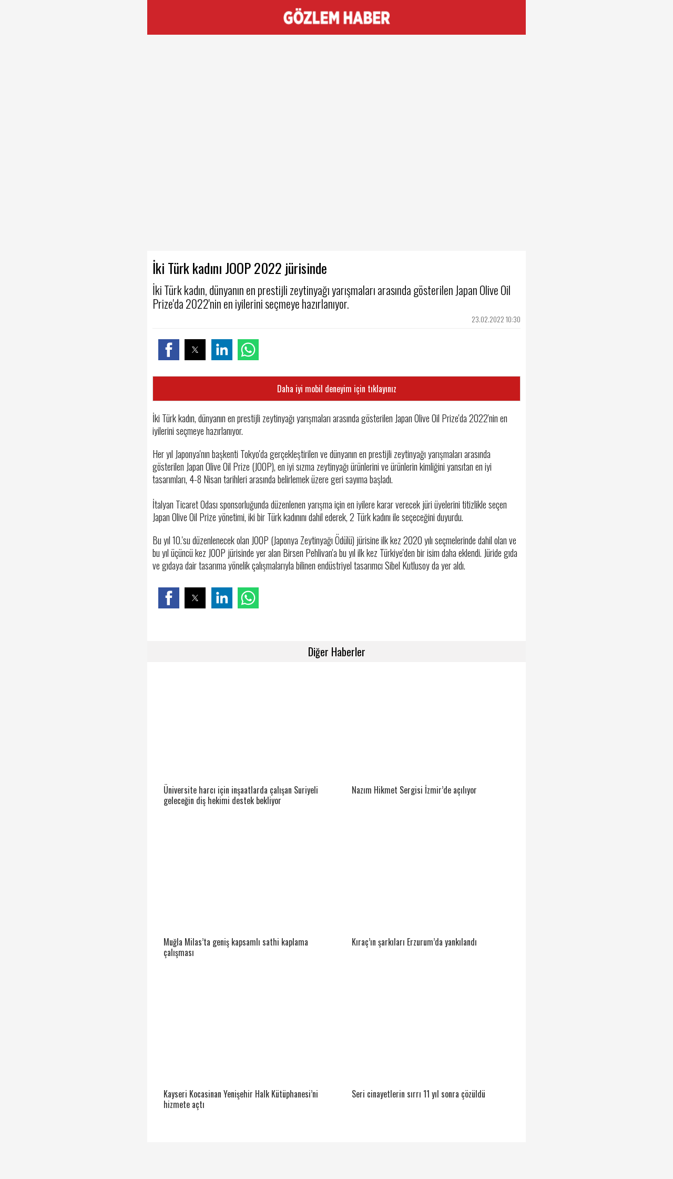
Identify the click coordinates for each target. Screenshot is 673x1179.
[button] (168, 349)
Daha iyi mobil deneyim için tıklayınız (336, 388)
